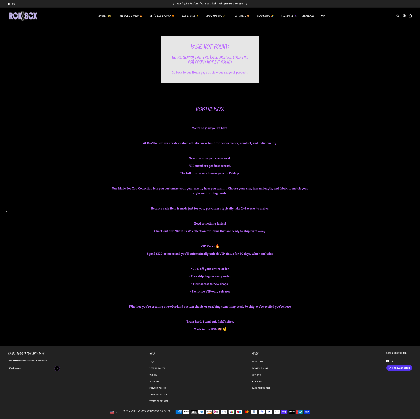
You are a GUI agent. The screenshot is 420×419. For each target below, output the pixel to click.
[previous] (173, 3)
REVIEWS (256, 375)
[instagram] (13, 4)
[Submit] (57, 368)
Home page (199, 72)
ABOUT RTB (257, 361)
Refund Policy (157, 368)
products (242, 72)
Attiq (167, 411)
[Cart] (410, 16)
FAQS (152, 361)
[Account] (404, 16)
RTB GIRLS (257, 381)
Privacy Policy (157, 388)
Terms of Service (158, 401)
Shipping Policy (158, 394)
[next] (246, 3)
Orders (153, 375)
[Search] (398, 16)
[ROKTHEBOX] (23, 16)
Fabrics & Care (260, 368)
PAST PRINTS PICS (261, 388)
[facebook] (9, 4)
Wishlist (154, 381)
